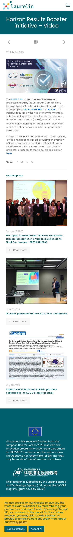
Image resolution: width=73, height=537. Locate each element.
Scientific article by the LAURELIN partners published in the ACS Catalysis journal (31, 391)
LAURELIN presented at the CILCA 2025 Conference (36, 313)
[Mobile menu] (68, 5)
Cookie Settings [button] (16, 529)
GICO (27, 109)
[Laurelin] (18, 5)
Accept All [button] (36, 529)
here (9, 153)
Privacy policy (18, 522)
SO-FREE (36, 109)
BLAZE (51, 109)
